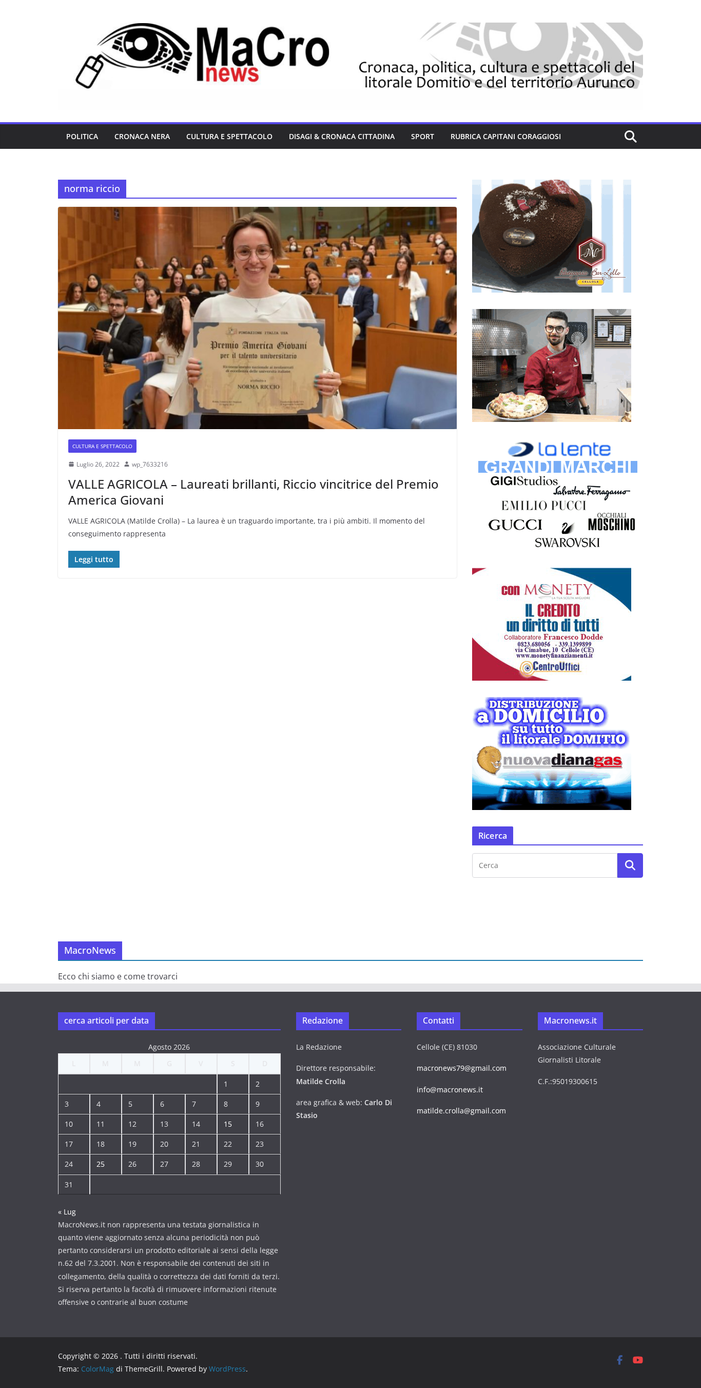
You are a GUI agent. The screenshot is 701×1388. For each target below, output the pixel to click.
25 (100, 1164)
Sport (422, 136)
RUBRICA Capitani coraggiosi (506, 136)
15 (228, 1124)
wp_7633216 (150, 464)
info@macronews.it (450, 1089)
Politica (82, 136)
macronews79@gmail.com (462, 1068)
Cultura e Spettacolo (229, 136)
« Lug (67, 1212)
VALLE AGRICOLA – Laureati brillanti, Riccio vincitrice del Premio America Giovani (253, 491)
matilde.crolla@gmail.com (461, 1110)
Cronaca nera (142, 136)
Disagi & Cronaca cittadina (342, 136)
